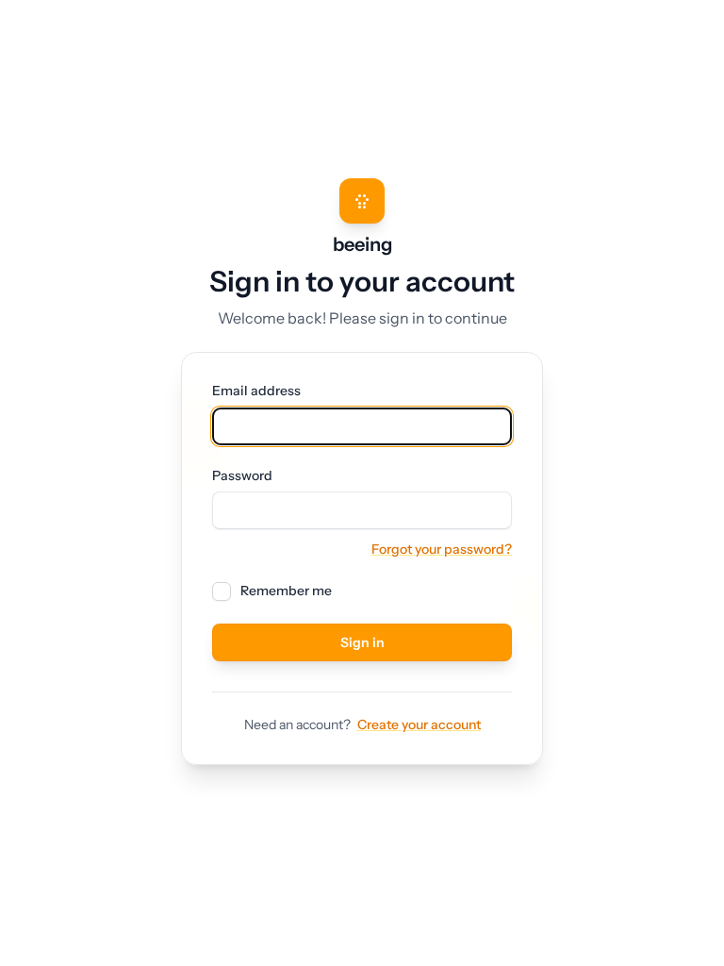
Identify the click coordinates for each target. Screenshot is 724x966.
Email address (256, 391)
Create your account (419, 724)
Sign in (362, 642)
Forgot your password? (441, 549)
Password (242, 476)
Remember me (286, 591)
